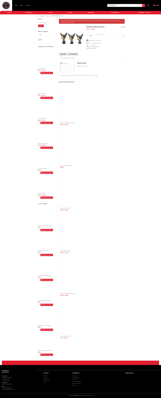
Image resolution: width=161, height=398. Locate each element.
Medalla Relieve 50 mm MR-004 (44, 325)
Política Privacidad (75, 377)
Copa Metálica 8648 (42, 118)
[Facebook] (94, 48)
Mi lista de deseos (46, 379)
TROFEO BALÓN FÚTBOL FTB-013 (67, 122)
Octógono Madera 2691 (42, 143)
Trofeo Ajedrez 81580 (42, 168)
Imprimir (89, 43)
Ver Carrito (45, 381)
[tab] (63, 54)
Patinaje (47, 15)
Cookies (73, 379)
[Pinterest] (95, 48)
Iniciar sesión (45, 377)
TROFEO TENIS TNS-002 (65, 208)
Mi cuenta (45, 375)
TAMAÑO (91, 35)
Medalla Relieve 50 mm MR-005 (44, 300)
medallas (30, 12)
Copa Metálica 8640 (42, 68)
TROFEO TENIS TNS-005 (65, 250)
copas (9, 12)
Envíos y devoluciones (76, 383)
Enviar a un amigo (97, 43)
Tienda (21, 5)
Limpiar (123, 36)
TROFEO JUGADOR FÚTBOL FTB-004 (68, 293)
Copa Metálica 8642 (42, 93)
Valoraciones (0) (73, 54)
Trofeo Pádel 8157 (41, 193)
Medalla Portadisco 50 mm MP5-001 (45, 350)
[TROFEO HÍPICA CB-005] (122, 27)
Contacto (28, 5)
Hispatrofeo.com (76, 395)
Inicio (16, 5)
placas (70, 12)
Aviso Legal (74, 375)
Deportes (42, 15)
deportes (91, 12)
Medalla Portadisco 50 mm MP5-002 (45, 225)
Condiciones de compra (76, 381)
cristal (51, 12)
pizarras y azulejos (145, 12)
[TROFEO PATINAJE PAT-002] (124, 27)
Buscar (40, 25)
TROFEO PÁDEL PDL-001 (65, 336)
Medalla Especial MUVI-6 (43, 250)
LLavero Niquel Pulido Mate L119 (44, 275)
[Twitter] (93, 48)
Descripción (63, 54)
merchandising (115, 12)
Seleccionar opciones (47, 72)
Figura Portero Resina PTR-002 (66, 165)
